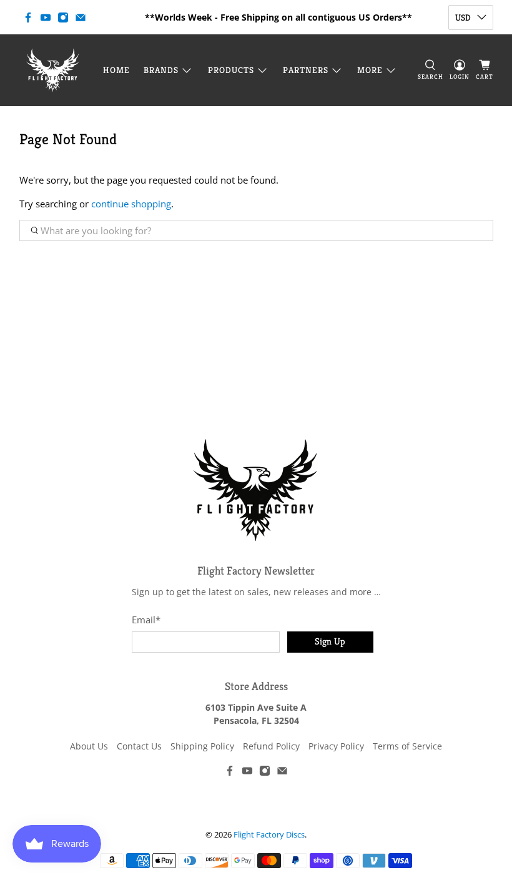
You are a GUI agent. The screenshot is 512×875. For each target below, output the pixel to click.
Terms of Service (407, 746)
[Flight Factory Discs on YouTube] (45, 17)
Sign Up (330, 641)
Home (116, 70)
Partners (305, 70)
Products (231, 70)
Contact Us (139, 746)
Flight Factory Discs (269, 834)
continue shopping (131, 203)
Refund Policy (271, 746)
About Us (89, 746)
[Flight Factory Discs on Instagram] (63, 17)
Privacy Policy (336, 746)
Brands (161, 70)
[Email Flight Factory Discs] (80, 17)
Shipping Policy (202, 746)
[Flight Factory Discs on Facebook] (28, 17)
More (370, 70)
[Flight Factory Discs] (52, 70)
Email (146, 619)
